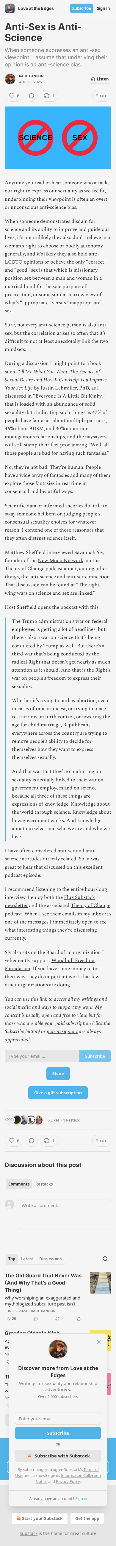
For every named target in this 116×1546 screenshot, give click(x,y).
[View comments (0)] (31, 96)
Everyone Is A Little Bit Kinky (68, 396)
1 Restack (71, 1120)
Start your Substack (42, 1518)
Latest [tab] (27, 1259)
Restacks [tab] (44, 1184)
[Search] (105, 1259)
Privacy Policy (68, 1481)
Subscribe (81, 8)
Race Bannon (31, 76)
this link (39, 999)
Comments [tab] (18, 1184)
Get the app (87, 1518)
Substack (28, 1533)
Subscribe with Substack (62, 1456)
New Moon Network (60, 560)
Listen (103, 79)
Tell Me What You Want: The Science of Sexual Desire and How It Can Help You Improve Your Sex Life (56, 380)
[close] (99, 1342)
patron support (62, 1031)
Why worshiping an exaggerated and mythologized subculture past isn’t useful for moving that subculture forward (42, 1301)
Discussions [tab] (50, 1259)
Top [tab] (11, 1259)
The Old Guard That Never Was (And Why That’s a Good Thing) (43, 1283)
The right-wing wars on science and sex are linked (53, 589)
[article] (58, 1297)
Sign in (103, 8)
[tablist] (30, 1184)
